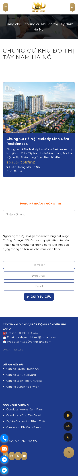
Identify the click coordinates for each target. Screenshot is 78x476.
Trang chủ (13, 24)
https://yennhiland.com (35, 341)
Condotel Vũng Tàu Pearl (23, 415)
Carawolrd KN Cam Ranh (23, 427)
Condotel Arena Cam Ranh (25, 409)
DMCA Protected (13, 349)
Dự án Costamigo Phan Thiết (26, 421)
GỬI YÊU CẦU (41, 296)
